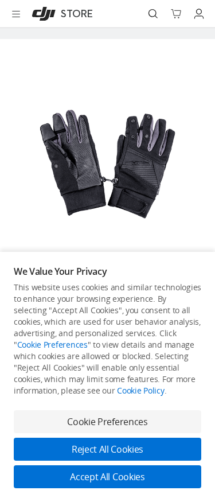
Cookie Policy (140, 390)
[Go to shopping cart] (176, 13)
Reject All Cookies (107, 449)
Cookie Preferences (52, 344)
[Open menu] (16, 13)
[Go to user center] (198, 13)
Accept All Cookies (107, 476)
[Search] (153, 13)
